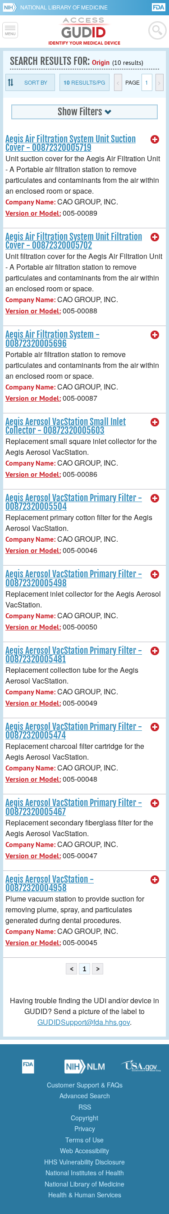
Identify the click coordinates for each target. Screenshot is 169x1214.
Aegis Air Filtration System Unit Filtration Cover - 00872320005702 (73, 241)
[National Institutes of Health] (11, 7)
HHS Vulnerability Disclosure (84, 1161)
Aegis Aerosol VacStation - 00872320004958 (49, 883)
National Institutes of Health (85, 1172)
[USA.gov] (141, 1069)
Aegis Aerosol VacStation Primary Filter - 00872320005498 (73, 578)
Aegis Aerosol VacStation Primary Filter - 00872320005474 (73, 731)
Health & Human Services (84, 1194)
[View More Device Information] (155, 139)
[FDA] (159, 6)
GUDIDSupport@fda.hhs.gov (83, 1022)
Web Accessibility (84, 1150)
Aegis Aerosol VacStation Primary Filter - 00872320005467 (73, 807)
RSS (84, 1106)
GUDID (84, 31)
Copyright (84, 1117)
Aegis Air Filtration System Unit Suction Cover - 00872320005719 (70, 143)
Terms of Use (84, 1139)
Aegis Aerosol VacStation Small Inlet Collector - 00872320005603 (65, 426)
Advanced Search (84, 1095)
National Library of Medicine (64, 7)
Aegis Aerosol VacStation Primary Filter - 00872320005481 (73, 655)
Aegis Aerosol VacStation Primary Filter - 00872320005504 (73, 502)
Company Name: (30, 202)
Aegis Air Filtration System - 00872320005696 (52, 339)
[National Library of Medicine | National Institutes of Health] (84, 1069)
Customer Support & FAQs (85, 1084)
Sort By (35, 82)
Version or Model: (33, 213)
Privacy (84, 1128)
